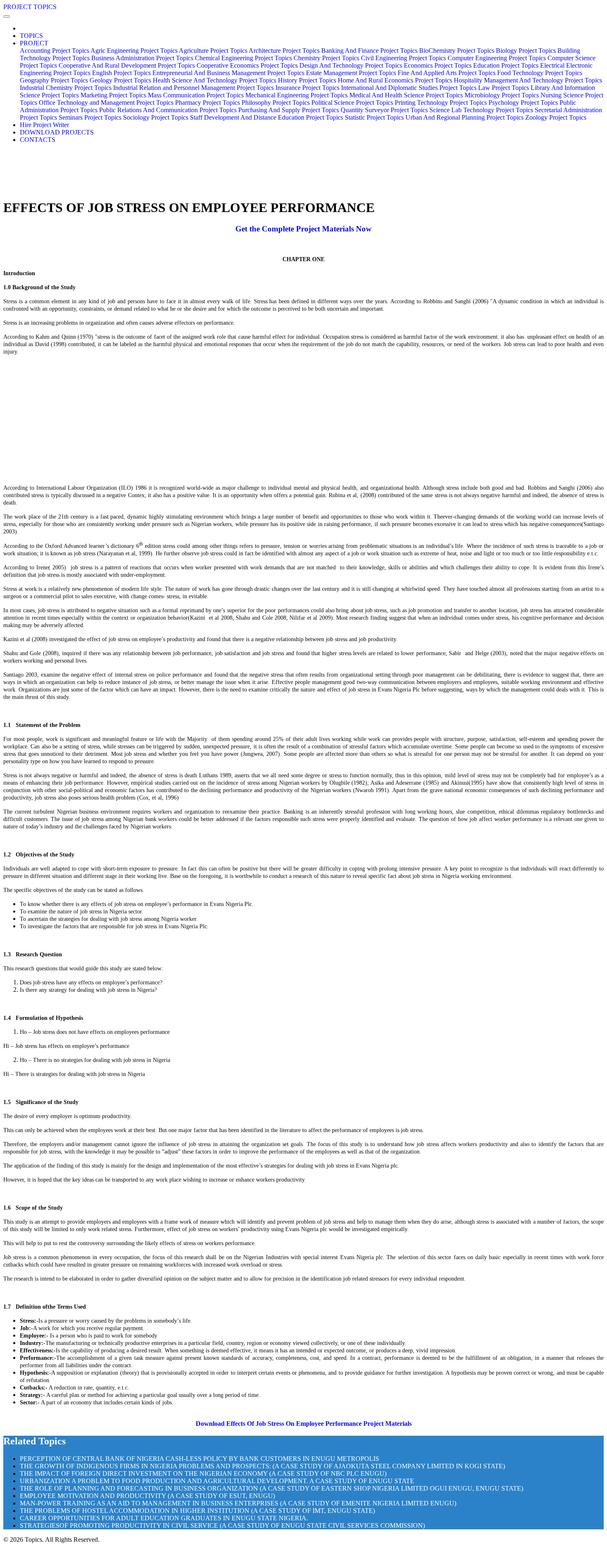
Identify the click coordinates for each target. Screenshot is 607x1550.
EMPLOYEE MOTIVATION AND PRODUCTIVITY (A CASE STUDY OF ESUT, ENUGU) (147, 1495)
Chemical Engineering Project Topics (243, 57)
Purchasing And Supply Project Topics (288, 109)
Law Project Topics (503, 87)
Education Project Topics (505, 65)
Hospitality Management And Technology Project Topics (528, 80)
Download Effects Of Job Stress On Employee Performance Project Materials (304, 1423)
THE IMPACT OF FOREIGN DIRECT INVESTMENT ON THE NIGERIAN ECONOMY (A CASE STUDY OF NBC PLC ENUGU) (203, 1473)
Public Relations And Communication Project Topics (168, 109)
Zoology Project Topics (555, 117)
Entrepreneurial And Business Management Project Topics (228, 72)
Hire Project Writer (44, 124)
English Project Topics (121, 72)
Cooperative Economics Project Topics (247, 65)
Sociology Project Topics (155, 117)
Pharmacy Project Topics (207, 102)
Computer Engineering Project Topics (497, 57)
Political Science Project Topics (352, 102)
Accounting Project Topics (54, 50)
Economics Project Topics (438, 65)
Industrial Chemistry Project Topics (65, 87)
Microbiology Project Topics (502, 95)
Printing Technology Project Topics (441, 102)
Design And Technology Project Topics (350, 65)
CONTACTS (37, 139)
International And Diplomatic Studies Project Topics (409, 87)
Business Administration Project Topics (142, 57)
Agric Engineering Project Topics (134, 50)
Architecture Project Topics (284, 50)
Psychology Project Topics (523, 102)
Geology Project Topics (120, 80)
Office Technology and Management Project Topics (106, 102)
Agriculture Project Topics (213, 50)
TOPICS (31, 35)
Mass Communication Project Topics (196, 95)
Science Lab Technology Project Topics (481, 109)
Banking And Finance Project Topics (369, 50)
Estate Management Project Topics (351, 72)
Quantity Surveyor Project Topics (384, 109)
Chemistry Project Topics (326, 57)
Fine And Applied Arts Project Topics (447, 72)
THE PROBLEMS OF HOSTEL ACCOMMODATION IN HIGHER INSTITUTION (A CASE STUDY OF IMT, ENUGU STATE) (197, 1510)
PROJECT (34, 43)
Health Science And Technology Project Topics (214, 80)
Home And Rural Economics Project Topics (395, 80)
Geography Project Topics (54, 80)
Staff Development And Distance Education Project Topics (266, 117)
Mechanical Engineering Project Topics (296, 95)
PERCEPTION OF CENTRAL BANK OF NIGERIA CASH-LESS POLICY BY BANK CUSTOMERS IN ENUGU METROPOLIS (199, 1458)
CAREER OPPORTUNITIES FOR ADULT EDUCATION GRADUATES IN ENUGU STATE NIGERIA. (164, 1518)
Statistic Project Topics (374, 117)
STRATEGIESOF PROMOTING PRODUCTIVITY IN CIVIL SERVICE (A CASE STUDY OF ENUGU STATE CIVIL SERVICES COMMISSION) (222, 1525)
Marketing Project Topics (113, 95)
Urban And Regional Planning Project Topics (464, 117)
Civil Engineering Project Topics (403, 57)
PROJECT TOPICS (30, 6)
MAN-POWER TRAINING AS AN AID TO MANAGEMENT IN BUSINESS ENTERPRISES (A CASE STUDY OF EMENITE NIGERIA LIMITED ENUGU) (238, 1503)
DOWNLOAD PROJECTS (57, 132)
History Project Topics (307, 80)
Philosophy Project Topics (276, 102)
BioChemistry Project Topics (456, 50)
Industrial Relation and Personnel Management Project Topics (193, 87)
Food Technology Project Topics (539, 72)
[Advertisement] (303, 419)
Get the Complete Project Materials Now (303, 228)
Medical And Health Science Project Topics (406, 95)
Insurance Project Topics (307, 87)
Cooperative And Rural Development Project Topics (127, 65)
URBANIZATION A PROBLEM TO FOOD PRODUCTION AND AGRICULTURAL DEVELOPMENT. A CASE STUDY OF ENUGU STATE (217, 1480)
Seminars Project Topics (90, 117)
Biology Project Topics (526, 50)
